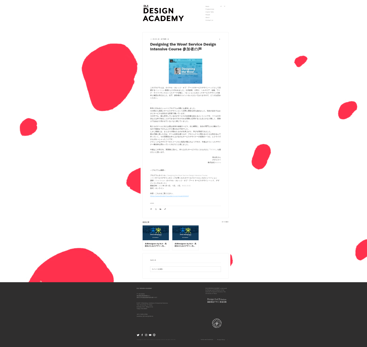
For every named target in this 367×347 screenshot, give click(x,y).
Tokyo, (150, 305)
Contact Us (209, 20)
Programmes (209, 9)
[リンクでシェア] (165, 209)
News (207, 6)
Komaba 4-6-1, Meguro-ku (145, 307)
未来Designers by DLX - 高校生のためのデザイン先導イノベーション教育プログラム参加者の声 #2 (185, 245)
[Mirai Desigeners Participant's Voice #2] (185, 232)
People (207, 15)
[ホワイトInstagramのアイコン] (146, 335)
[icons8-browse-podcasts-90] (154, 335)
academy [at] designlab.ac (145, 316)
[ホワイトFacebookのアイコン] (142, 335)
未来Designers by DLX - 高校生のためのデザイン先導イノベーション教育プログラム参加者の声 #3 (156, 245)
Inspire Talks (209, 12)
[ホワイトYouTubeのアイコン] (150, 335)
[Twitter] (138, 335)
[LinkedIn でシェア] (160, 209)
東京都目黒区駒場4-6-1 (143, 295)
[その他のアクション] (220, 39)
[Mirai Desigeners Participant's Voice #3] (156, 232)
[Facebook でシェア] (151, 209)
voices (152, 203)
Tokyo (139, 308)
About (207, 17)
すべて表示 (225, 222)
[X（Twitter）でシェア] (156, 209)
